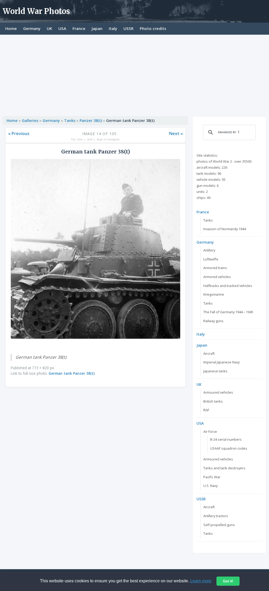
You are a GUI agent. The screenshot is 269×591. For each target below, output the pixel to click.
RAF (206, 410)
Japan (97, 28)
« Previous (18, 133)
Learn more (200, 581)
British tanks (213, 401)
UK (49, 28)
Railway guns (213, 320)
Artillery (209, 250)
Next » (176, 133)
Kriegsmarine (213, 294)
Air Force (210, 431)
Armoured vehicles (218, 392)
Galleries (30, 120)
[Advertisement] (134, 74)
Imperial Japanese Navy (221, 362)
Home (11, 28)
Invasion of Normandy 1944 (224, 229)
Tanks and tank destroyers (224, 468)
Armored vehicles (217, 276)
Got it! (228, 581)
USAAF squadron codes (228, 448)
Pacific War (211, 477)
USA (62, 28)
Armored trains (215, 267)
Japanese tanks (215, 371)
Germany (31, 28)
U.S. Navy (210, 485)
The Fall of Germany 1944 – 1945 (228, 312)
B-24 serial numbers (226, 439)
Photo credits (153, 28)
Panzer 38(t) (91, 120)
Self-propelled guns (219, 524)
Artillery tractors (215, 515)
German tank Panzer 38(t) (72, 373)
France (79, 28)
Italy (113, 28)
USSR (128, 28)
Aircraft (209, 353)
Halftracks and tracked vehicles (227, 285)
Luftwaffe (210, 259)
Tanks (69, 120)
